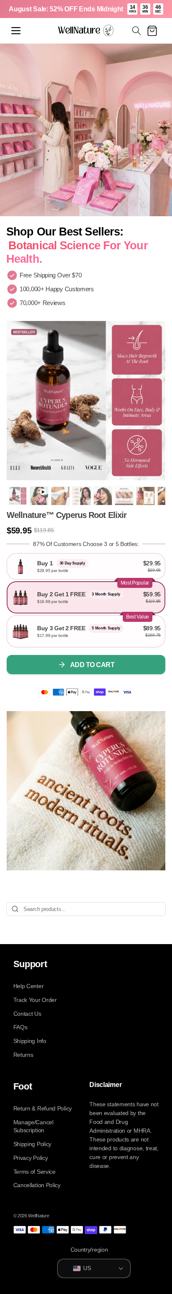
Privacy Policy (30, 1157)
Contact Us (27, 1013)
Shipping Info (29, 1041)
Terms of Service (34, 1171)
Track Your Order (35, 999)
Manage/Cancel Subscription (33, 1126)
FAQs (20, 1027)
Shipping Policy (32, 1144)
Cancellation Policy (37, 1185)
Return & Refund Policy (42, 1108)
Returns (23, 1054)
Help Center (28, 986)
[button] (16, 30)
